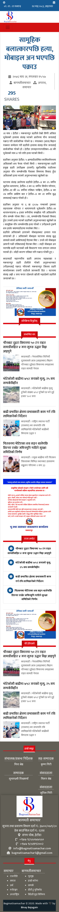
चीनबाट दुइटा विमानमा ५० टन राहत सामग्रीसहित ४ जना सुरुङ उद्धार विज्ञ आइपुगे (29, 551)
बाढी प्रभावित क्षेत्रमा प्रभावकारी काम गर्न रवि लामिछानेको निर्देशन (33, 579)
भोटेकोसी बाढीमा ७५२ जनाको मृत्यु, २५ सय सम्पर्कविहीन (33, 565)
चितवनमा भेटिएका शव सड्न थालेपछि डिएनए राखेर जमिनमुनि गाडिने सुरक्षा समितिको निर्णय (31, 595)
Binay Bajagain (29, 907)
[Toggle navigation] (7, 27)
